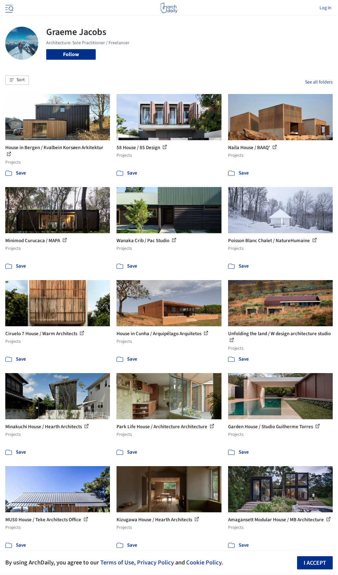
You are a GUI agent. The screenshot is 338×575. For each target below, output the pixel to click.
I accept (315, 563)
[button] (17, 80)
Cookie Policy (203, 562)
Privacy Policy (155, 562)
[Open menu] (8, 8)
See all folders (319, 82)
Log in (325, 8)
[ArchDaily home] (168, 8)
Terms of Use (117, 562)
